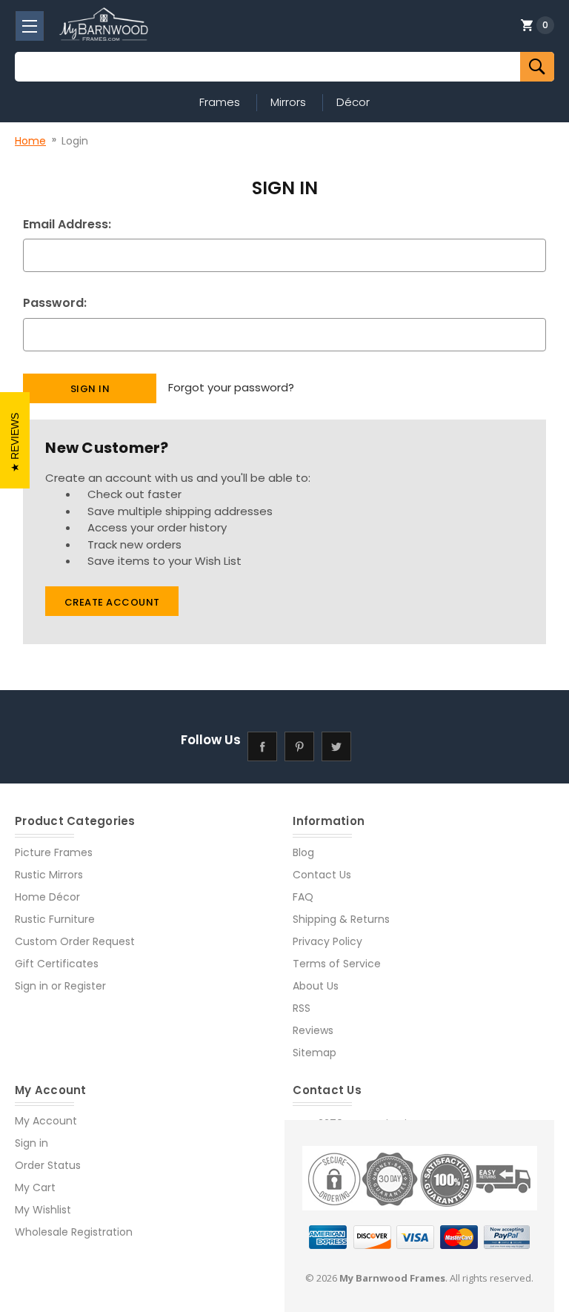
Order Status (48, 1165)
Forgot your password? (231, 387)
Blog (303, 852)
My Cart (35, 1187)
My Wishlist (43, 1209)
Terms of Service (337, 963)
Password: (55, 302)
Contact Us (322, 874)
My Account (46, 1120)
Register (85, 985)
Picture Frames (54, 852)
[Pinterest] (299, 746)
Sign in (31, 985)
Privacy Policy (327, 941)
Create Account (112, 602)
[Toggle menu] (29, 26)
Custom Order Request (75, 941)
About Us (316, 985)
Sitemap (314, 1052)
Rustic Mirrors (49, 874)
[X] (337, 746)
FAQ (303, 896)
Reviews (313, 1030)
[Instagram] (374, 746)
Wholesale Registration (74, 1232)
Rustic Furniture (55, 919)
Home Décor (47, 896)
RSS (301, 1008)
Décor (353, 102)
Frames (219, 102)
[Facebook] (262, 746)
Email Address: (67, 224)
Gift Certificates (57, 963)
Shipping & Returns (341, 919)
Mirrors (288, 102)
